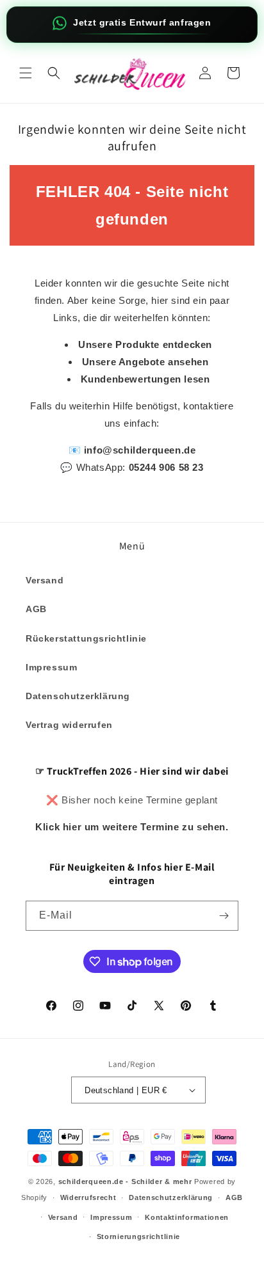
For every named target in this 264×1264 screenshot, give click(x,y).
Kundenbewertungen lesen (145, 379)
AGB (36, 609)
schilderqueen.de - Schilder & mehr (125, 1181)
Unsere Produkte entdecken (145, 344)
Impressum (51, 667)
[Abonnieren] (224, 916)
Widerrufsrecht (88, 1197)
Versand (44, 580)
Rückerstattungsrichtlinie (86, 638)
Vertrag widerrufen (69, 725)
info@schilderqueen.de (140, 450)
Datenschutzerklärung (78, 696)
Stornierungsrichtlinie (138, 1236)
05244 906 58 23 (166, 467)
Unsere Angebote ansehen (145, 361)
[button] (26, 73)
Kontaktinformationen (187, 1217)
